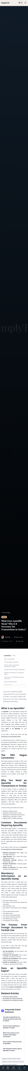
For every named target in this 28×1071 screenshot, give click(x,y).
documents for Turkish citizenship (12, 998)
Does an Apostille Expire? (10, 681)
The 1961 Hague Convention (11, 662)
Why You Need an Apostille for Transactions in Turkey (11, 665)
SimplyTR (5, 3)
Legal (4, 617)
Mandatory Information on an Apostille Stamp (14, 673)
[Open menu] (25, 2)
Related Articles (8, 684)
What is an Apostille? (9, 659)
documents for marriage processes (13, 1000)
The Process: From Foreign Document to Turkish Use (14, 677)
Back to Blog (6, 612)
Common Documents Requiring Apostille (14, 669)
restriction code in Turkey (10, 996)
